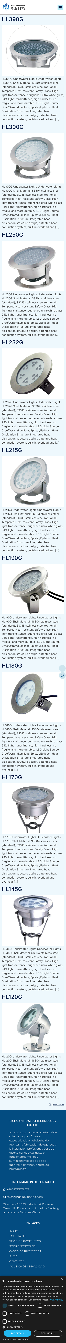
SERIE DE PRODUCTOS (25, 1241)
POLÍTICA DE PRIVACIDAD (27, 1266)
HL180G (12, 665)
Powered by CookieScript (16, 1339)
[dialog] (33, 1309)
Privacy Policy (56, 1300)
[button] (60, 7)
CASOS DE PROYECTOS (25, 1251)
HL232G (12, 342)
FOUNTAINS (17, 1236)
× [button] (62, 1279)
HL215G (12, 450)
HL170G (12, 777)
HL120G (12, 997)
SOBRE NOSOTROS (22, 1246)
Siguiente (56, 1104)
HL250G (12, 234)
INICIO (13, 1231)
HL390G (12, 19)
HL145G (12, 889)
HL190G (12, 558)
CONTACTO (16, 1261)
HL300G (13, 127)
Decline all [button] (48, 1333)
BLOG (13, 1256)
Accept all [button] (17, 1333)
